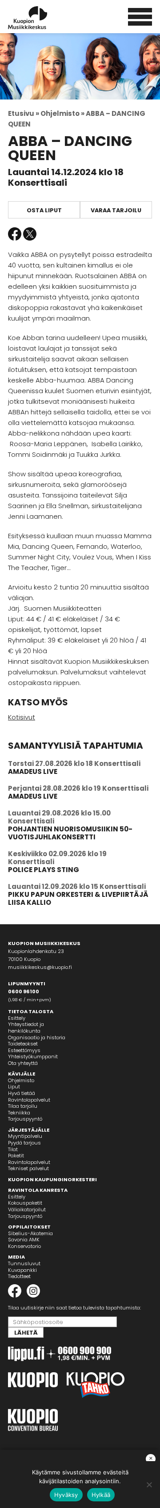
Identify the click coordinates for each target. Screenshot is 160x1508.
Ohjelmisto (21, 1080)
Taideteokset (23, 1043)
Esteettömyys (24, 1050)
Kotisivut (21, 717)
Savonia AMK (24, 1239)
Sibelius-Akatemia (30, 1233)
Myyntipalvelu (25, 1136)
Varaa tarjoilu (116, 210)
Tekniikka (19, 1112)
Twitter (29, 234)
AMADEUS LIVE (32, 771)
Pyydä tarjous (24, 1142)
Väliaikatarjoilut (27, 1209)
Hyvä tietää (21, 1093)
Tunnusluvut (24, 1263)
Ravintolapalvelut (29, 1099)
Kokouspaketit (25, 1202)
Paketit (16, 1155)
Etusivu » (23, 113)
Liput (14, 1086)
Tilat (13, 1149)
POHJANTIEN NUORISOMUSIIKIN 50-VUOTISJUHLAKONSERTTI (70, 833)
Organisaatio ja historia (36, 1037)
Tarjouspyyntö (25, 1118)
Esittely (16, 1018)
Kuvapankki (22, 1270)
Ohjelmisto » (62, 113)
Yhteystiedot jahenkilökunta (26, 1027)
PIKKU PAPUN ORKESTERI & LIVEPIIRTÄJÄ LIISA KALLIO (78, 898)
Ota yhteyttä (23, 1063)
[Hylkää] (148, 1484)
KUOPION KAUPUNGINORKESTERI (52, 1179)
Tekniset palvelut (28, 1168)
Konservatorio (24, 1246)
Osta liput (44, 210)
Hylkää (101, 1494)
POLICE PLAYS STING (43, 869)
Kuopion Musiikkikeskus (39, 17)
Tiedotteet (19, 1276)
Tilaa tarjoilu (22, 1106)
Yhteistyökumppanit (33, 1056)
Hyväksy (66, 1494)
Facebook (14, 234)
